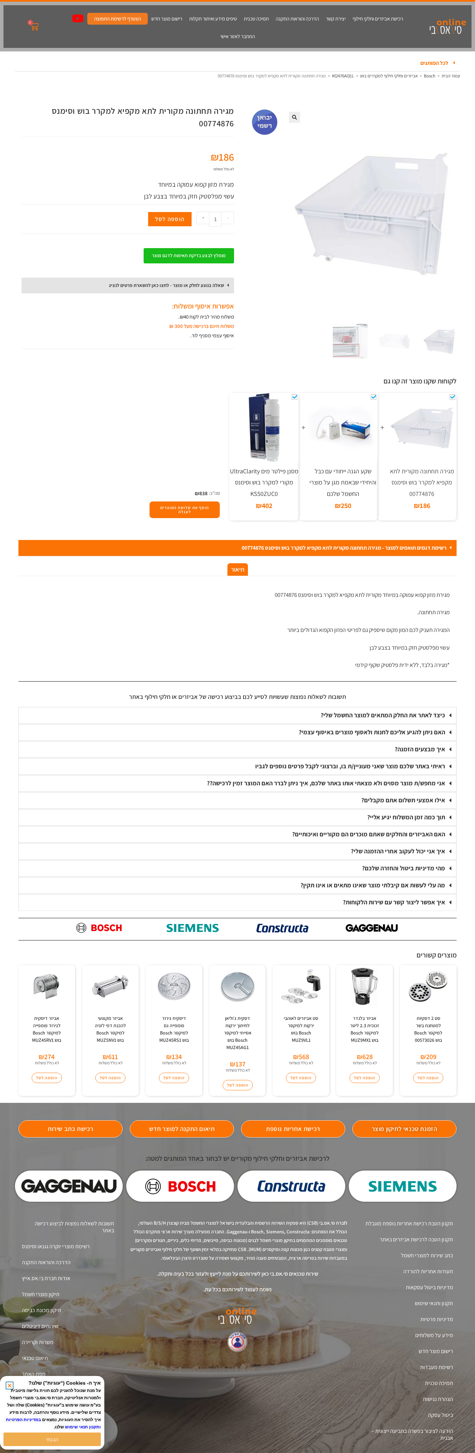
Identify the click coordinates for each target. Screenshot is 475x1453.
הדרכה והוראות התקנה (297, 18)
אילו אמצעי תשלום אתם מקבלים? (403, 800)
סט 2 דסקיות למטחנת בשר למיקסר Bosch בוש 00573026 (428, 1029)
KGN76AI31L (343, 76)
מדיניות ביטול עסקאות (429, 1287)
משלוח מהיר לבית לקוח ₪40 (207, 316)
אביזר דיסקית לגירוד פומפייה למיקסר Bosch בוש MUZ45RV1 (46, 1029)
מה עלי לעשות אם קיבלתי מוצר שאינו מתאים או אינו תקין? (372, 885)
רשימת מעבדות (436, 1367)
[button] (237, 63)
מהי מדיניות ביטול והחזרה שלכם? (403, 868)
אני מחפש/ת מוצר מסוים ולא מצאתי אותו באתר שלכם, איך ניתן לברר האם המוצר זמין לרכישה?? (326, 783)
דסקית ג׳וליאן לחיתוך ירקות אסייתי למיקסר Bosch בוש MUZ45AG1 (237, 1032)
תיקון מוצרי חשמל (40, 1294)
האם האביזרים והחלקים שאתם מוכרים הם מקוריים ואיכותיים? (368, 834)
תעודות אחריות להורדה (428, 1271)
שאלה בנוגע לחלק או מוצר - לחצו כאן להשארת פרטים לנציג (166, 285)
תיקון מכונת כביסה (41, 1310)
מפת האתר (34, 1374)
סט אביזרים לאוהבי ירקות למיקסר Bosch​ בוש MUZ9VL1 (301, 1029)
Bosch (429, 76)
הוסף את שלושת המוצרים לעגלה (184, 509)
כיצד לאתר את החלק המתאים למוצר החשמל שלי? (383, 715)
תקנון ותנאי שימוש (434, 1303)
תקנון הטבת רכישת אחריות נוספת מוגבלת (409, 1223)
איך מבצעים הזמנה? (420, 749)
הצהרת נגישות (438, 1399)
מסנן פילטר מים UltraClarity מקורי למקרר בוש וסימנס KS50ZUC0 (264, 482)
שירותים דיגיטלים (40, 1326)
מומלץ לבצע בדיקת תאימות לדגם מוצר (189, 255)
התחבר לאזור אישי (237, 36)
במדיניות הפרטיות (23, 1419)
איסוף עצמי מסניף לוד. (212, 335)
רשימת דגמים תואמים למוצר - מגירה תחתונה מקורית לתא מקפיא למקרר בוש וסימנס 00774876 (344, 547)
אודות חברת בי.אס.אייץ (46, 1278)
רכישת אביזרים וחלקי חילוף (378, 18)
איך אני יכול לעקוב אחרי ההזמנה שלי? (398, 851)
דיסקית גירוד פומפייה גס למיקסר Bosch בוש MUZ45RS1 (174, 1029)
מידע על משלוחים (434, 1335)
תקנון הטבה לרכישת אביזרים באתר (416, 1239)
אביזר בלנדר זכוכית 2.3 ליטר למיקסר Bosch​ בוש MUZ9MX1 (364, 1029)
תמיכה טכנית (256, 18)
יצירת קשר (336, 18)
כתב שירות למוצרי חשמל (427, 1255)
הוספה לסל (170, 219)
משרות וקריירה (38, 1342)
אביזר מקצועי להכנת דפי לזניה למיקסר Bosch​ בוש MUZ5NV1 (110, 1029)
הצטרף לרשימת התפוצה (117, 18)
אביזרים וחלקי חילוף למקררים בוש (389, 76)
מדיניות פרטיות (436, 1319)
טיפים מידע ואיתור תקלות (213, 18)
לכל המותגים (434, 63)
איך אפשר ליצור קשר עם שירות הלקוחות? (394, 902)
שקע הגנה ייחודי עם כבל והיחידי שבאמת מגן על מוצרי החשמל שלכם (342, 482)
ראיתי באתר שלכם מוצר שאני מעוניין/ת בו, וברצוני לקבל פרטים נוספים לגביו (350, 766)
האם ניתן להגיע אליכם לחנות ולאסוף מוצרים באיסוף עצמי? (372, 732)
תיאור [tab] (237, 569)
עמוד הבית (451, 76)
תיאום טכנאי (35, 1358)
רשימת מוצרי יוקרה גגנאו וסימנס (56, 1246)
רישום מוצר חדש (166, 18)
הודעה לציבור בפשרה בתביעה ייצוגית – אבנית (412, 1434)
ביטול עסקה (440, 1415)
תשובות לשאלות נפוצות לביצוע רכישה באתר (74, 1227)
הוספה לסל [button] (428, 1077)
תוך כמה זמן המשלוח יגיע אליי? (406, 817)
